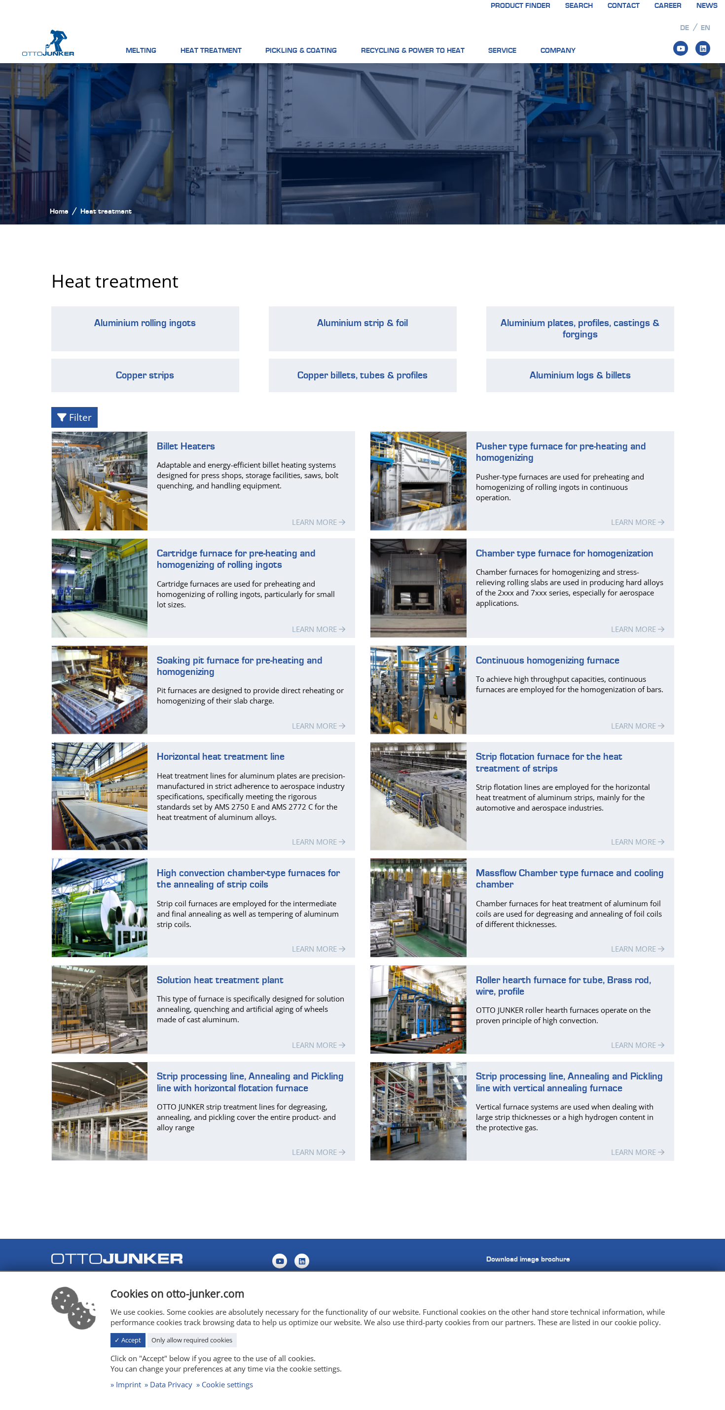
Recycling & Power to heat (413, 50)
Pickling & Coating (301, 50)
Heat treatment (211, 50)
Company (558, 50)
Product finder (520, 5)
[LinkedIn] (702, 48)
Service (502, 50)
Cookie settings (227, 1384)
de (684, 28)
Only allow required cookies (191, 1340)
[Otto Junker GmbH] (48, 42)
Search (579, 5)
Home (59, 211)
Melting (141, 50)
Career (668, 5)
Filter (79, 417)
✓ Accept (127, 1340)
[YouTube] (680, 48)
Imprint (128, 1384)
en (705, 28)
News (707, 5)
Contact (624, 5)
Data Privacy (171, 1384)
